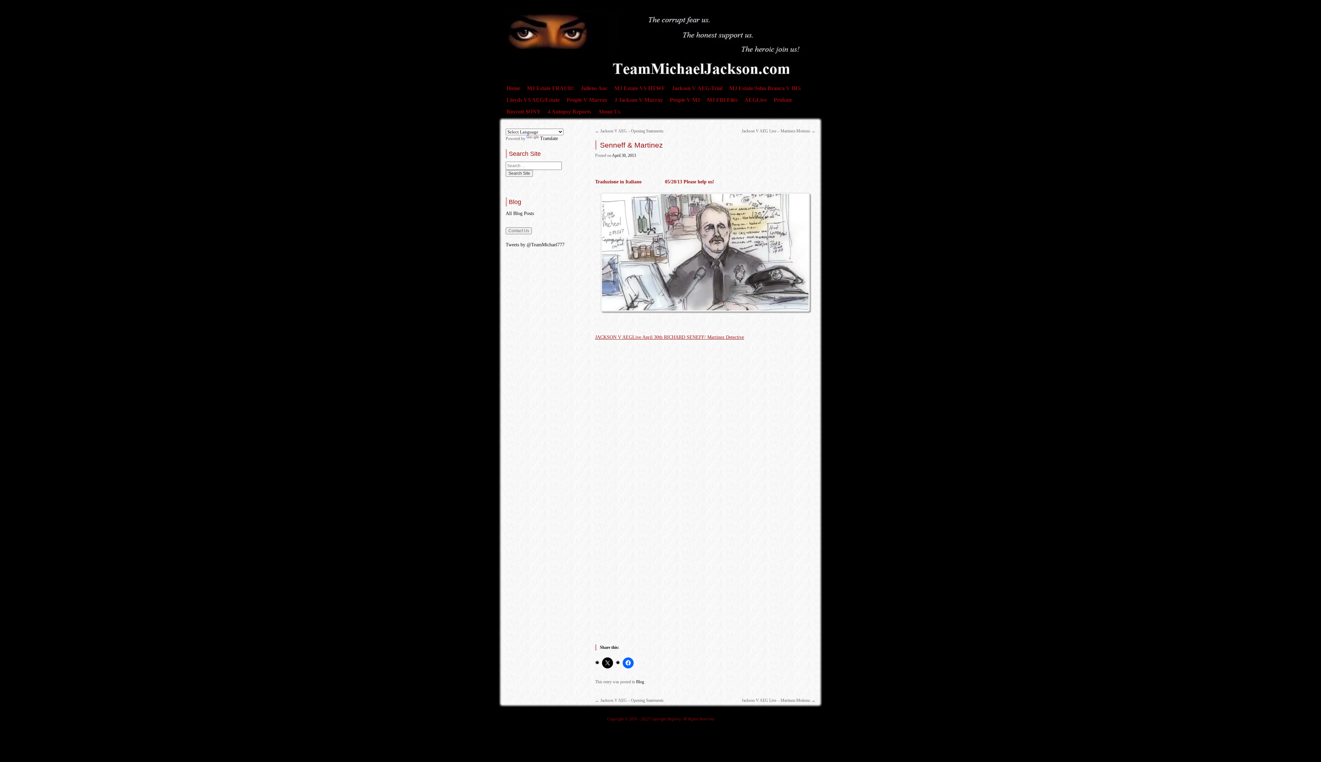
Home (513, 88)
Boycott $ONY (523, 112)
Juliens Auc (594, 88)
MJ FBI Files (722, 100)
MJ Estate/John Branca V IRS (765, 88)
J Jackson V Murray (638, 100)
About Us (609, 112)
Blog (640, 681)
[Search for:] (534, 165)
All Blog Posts (520, 213)
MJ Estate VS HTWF (639, 88)
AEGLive (755, 100)
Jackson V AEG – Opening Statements (629, 131)
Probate (783, 100)
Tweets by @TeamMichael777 (535, 244)
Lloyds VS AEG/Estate (533, 100)
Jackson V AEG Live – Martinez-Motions (778, 131)
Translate (549, 138)
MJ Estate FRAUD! (550, 88)
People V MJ (685, 100)
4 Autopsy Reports (569, 112)
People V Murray (587, 100)
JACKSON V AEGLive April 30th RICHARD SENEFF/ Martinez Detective (669, 337)
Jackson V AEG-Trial (697, 88)
